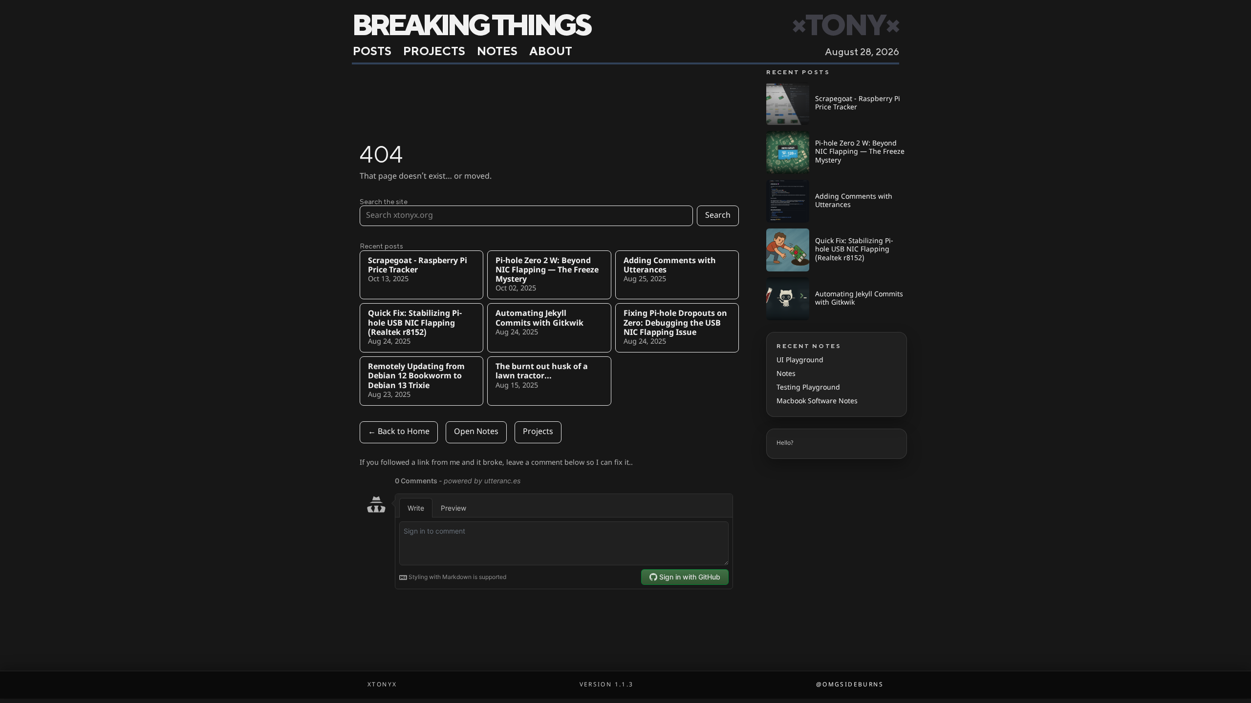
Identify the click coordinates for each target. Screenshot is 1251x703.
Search (718, 216)
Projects (434, 51)
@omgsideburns (850, 685)
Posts (372, 51)
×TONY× (845, 24)
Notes (497, 51)
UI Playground (799, 360)
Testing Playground (808, 388)
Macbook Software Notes (817, 401)
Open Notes (476, 432)
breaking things (470, 24)
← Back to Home (399, 432)
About (550, 51)
